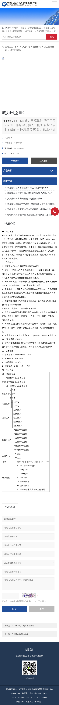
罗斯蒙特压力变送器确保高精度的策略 (24, 198)
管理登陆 (19, 701)
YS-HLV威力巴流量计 (21, 634)
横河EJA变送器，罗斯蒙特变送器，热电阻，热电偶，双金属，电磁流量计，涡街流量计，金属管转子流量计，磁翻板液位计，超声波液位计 (29, 31)
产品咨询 (15, 161)
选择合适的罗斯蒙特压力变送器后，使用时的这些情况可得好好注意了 (31, 209)
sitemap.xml (23, 697)
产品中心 (26, 47)
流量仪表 (37, 47)
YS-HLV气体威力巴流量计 (23, 626)
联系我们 (44, 161)
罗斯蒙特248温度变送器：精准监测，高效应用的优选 (31, 204)
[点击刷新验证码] (29, 595)
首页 (17, 47)
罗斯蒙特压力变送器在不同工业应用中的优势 (27, 188)
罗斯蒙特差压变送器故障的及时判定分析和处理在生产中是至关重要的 (31, 193)
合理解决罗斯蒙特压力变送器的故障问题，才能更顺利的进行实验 (31, 214)
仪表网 (38, 701)
